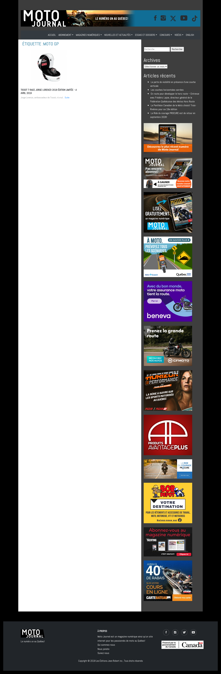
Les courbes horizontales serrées (167, 89)
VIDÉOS (178, 35)
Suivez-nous (103, 653)
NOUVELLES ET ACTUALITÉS (117, 35)
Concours (165, 35)
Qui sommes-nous (106, 644)
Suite (67, 97)
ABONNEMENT (64, 35)
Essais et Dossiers (145, 35)
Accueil (52, 35)
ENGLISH (190, 35)
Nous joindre (103, 649)
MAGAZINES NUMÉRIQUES (88, 35)
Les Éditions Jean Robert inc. (109, 660)
